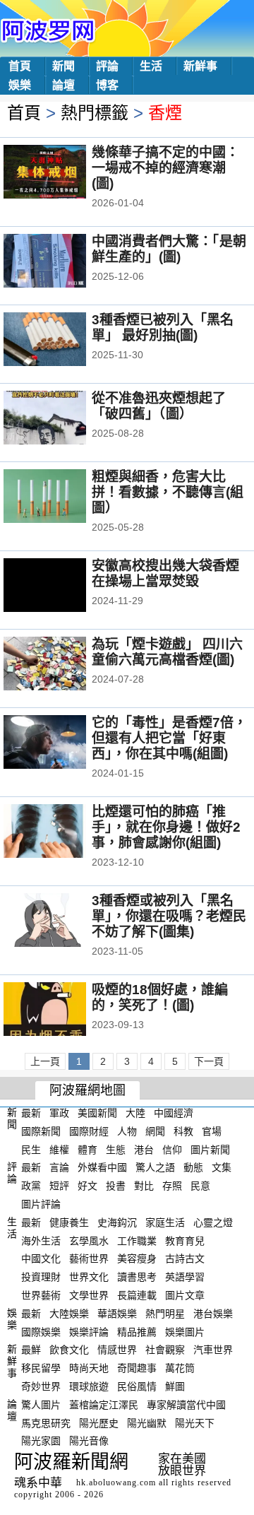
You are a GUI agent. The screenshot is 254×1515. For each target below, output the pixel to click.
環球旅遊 (89, 1386)
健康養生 (69, 1222)
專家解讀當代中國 (186, 1404)
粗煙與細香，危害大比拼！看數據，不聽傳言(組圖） (167, 492)
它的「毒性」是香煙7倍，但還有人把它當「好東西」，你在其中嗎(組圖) (169, 738)
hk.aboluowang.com (116, 1482)
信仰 (172, 1149)
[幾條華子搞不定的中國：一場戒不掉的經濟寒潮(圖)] (64, 173)
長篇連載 (137, 1295)
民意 (200, 1185)
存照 (172, 1185)
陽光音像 (89, 1440)
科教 (183, 1131)
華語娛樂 (117, 1313)
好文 (87, 1185)
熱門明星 (165, 1313)
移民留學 (41, 1368)
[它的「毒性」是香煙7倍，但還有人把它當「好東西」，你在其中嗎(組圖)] (64, 743)
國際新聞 (41, 1131)
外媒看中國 (102, 1167)
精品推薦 (137, 1331)
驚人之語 (155, 1167)
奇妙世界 (41, 1386)
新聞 (63, 66)
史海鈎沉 (117, 1222)
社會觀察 (165, 1349)
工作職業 (137, 1240)
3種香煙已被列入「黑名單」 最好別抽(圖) (163, 327)
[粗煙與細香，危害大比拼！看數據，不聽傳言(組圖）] (64, 497)
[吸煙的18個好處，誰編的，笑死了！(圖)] (64, 1010)
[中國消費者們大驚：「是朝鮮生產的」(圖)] (64, 262)
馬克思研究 (46, 1422)
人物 (127, 1131)
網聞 (155, 1131)
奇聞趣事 (137, 1368)
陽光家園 (41, 1440)
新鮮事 (200, 66)
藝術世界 (89, 1258)
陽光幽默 (147, 1422)
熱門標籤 (94, 112)
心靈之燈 (213, 1222)
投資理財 (41, 1277)
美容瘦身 (137, 1258)
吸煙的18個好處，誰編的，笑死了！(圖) (160, 997)
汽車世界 (213, 1349)
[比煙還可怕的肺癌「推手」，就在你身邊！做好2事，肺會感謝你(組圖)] (64, 832)
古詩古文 (185, 1258)
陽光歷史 (99, 1422)
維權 (59, 1149)
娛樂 (19, 85)
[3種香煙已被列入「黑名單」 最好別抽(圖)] (64, 340)
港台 (144, 1149)
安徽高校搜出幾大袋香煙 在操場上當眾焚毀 (165, 573)
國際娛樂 (41, 1331)
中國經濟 (173, 1113)
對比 (144, 1185)
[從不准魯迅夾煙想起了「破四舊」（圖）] (64, 419)
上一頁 (45, 1061)
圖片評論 (41, 1204)
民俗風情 (137, 1386)
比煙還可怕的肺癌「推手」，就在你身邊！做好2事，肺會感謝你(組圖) (166, 827)
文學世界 (89, 1295)
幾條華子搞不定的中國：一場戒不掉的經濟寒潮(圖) (165, 168)
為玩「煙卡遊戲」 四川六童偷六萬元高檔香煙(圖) (167, 652)
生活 (151, 66)
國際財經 (89, 1131)
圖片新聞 (210, 1149)
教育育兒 (185, 1240)
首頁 (19, 66)
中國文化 (41, 1258)
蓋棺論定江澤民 (103, 1404)
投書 (116, 1185)
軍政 (59, 1113)
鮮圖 (175, 1386)
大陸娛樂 (69, 1313)
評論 (107, 66)
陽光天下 (194, 1422)
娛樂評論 (89, 1331)
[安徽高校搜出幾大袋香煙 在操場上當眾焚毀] (64, 586)
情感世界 (117, 1349)
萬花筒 (180, 1368)
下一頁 (209, 1061)
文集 (221, 1167)
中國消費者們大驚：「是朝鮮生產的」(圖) (169, 249)
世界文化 (89, 1277)
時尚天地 (89, 1368)
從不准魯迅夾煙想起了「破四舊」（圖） (159, 406)
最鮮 (31, 1349)
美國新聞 (97, 1113)
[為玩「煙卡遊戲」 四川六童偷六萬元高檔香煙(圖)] (64, 665)
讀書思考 (137, 1277)
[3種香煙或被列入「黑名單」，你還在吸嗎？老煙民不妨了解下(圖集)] (64, 921)
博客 (107, 85)
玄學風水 (89, 1240)
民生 (31, 1149)
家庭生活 (165, 1222)
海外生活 (41, 1240)
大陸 (135, 1113)
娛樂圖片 (185, 1331)
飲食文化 (69, 1349)
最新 (31, 1113)
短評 (59, 1185)
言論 (59, 1167)
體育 (87, 1149)
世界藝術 (41, 1295)
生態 (116, 1149)
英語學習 (185, 1277)
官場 (212, 1131)
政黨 (31, 1185)
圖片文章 (185, 1295)
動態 (193, 1167)
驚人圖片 (41, 1404)
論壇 (63, 85)
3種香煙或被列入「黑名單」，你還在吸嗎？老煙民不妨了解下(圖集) (169, 916)
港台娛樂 (213, 1313)
